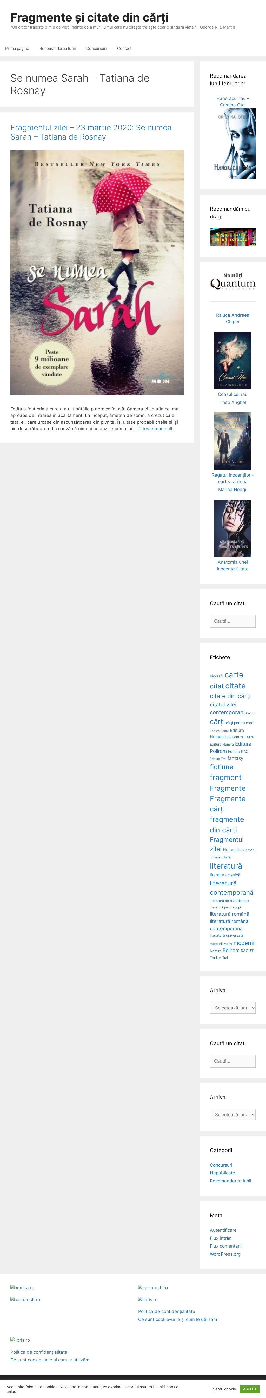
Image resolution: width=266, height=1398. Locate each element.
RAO (245, 950)
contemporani (227, 712)
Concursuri (96, 48)
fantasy (235, 758)
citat (217, 686)
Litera (226, 857)
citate (235, 685)
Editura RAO (238, 751)
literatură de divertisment (229, 901)
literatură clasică (225, 875)
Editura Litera (243, 737)
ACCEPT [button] (249, 1389)
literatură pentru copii (226, 907)
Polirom (231, 950)
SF (252, 950)
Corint (250, 713)
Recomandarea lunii (57, 48)
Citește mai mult (155, 428)
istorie (250, 850)
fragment (226, 777)
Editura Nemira (222, 744)
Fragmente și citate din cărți (89, 17)
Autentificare (223, 1230)
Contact (124, 48)
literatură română (229, 914)
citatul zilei (223, 704)
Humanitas (233, 849)
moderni (244, 943)
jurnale (215, 857)
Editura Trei (218, 759)
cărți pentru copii (240, 723)
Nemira (215, 951)
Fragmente (228, 788)
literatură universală (226, 935)
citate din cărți (230, 696)
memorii (216, 943)
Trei (225, 958)
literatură (226, 865)
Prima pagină (17, 48)
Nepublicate (222, 1172)
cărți (217, 721)
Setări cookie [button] (224, 1389)
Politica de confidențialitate (166, 1311)
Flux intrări (221, 1238)
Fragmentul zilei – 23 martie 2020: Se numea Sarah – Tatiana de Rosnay (91, 132)
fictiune (221, 767)
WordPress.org (225, 1254)
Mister (228, 944)
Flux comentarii (226, 1246)
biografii (216, 676)
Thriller (215, 957)
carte (234, 674)
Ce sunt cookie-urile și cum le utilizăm (177, 1319)
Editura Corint (219, 731)
